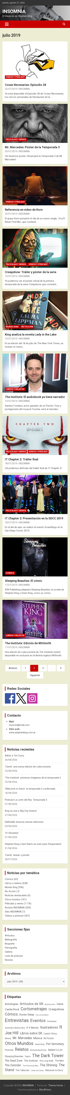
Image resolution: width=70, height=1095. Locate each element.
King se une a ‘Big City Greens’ (21, 810)
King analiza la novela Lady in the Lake (30, 334)
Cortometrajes (34, 1009)
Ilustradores (49, 1027)
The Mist (59, 1060)
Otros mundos (12, 899)
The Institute (31, 1060)
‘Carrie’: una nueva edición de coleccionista (28, 766)
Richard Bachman (38, 1050)
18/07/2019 (11, 463)
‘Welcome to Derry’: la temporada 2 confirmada (30, 788)
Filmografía (11, 947)
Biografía (9, 943)
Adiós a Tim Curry (14, 755)
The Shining (48, 1065)
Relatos (22, 1049)
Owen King (39, 1044)
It (60, 1027)
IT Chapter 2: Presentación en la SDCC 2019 (34, 518)
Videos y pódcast (15, 77)
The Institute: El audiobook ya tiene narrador (35, 397)
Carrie (60, 1004)
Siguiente (35, 675)
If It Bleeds (32, 1027)
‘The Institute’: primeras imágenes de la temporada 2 (33, 777)
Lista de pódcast (14, 955)
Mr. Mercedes (22, 1038)
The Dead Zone (13, 1060)
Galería (8, 951)
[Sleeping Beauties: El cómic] (35, 556)
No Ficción (49, 1038)
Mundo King (12, 327)
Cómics (10, 573)
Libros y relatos (15, 389)
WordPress (45, 1089)
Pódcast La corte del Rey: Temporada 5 (26, 799)
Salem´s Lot (55, 1049)
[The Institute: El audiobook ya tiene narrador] (35, 373)
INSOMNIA (14, 11)
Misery (8, 1038)
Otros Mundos (19, 1043)
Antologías (11, 1004)
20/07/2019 (11, 151)
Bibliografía (11, 939)
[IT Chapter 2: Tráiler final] (35, 435)
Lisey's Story (50, 1033)
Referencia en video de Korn (24, 209)
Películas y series (16, 139)
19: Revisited (11, 832)
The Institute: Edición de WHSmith (28, 643)
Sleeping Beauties (14, 1056)
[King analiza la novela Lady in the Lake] (35, 310)
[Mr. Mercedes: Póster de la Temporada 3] (35, 123)
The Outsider (13, 1065)
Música (37, 1038)
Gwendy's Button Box (15, 1028)
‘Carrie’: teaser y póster (17, 855)
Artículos (9, 935)
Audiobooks (50, 1004)
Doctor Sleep (26, 1014)
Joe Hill (11, 1033)
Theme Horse (55, 1085)
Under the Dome (37, 1070)
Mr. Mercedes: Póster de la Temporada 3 (32, 147)
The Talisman (22, 1070)
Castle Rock (12, 1009)
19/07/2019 (11, 276)
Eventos (38, 1020)
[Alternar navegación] (6, 24)
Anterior (13, 668)
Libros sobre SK (31, 1033)
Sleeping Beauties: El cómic (23, 580)
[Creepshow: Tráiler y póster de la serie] (35, 248)
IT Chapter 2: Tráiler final (21, 459)
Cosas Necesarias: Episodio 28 (25, 84)
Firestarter (51, 1021)
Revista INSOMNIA (15, 907)
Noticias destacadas (16, 895)
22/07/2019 (11, 89)
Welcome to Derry (54, 1070)
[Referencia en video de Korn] (35, 185)
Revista (9, 959)
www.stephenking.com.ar (22, 732)
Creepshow (56, 1009)
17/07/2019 (11, 585)
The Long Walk (46, 1061)
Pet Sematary (55, 1044)
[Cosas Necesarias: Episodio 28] (35, 60)
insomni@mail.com (19, 725)
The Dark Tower (48, 1055)
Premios (9, 1050)
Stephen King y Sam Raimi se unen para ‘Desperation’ (33, 844)
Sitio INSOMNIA (13, 911)
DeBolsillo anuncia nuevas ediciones (24, 821)
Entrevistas (17, 1020)
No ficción (27, 327)
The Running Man (30, 1065)
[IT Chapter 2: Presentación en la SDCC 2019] (35, 494)
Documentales (42, 1015)
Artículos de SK (31, 1004)
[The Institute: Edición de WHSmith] (35, 619)
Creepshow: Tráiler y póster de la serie (30, 272)
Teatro (28, 1056)
